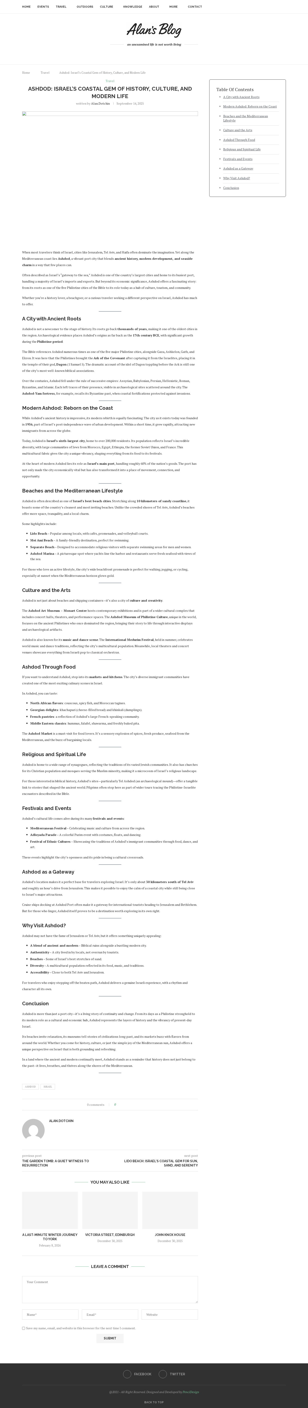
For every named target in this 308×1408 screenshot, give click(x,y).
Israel (48, 1086)
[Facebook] (152, 53)
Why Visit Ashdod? (236, 178)
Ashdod (30, 1086)
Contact (195, 6)
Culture (106, 6)
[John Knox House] (170, 1210)
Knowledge (132, 6)
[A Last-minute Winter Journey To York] (50, 1210)
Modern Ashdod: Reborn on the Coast (250, 106)
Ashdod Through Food (239, 140)
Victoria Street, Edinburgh (110, 1235)
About (154, 6)
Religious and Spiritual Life (242, 149)
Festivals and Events (238, 159)
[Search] (283, 6)
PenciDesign (191, 1392)
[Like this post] (118, 1104)
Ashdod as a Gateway (238, 168)
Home (26, 6)
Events (43, 6)
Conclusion (231, 188)
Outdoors (85, 6)
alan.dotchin (100, 103)
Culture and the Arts (237, 130)
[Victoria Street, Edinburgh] (110, 1210)
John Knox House (170, 1235)
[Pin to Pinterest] (129, 1104)
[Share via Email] (133, 1104)
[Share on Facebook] (123, 1104)
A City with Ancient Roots (241, 97)
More (173, 6)
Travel (61, 6)
